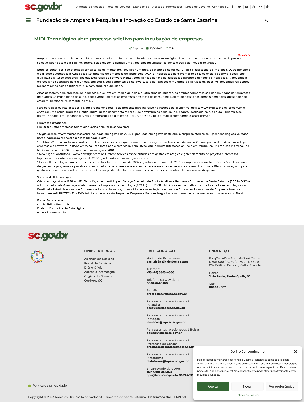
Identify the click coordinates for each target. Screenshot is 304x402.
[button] (296, 352)
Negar (247, 386)
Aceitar (213, 386)
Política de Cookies (247, 394)
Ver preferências (281, 386)
